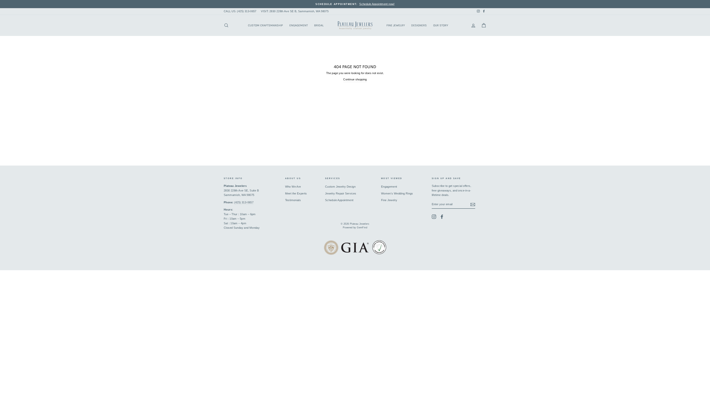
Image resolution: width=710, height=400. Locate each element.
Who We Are (293, 186)
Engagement (298, 25)
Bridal (319, 25)
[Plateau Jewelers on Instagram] (434, 216)
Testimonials (293, 200)
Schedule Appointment (339, 200)
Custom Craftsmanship (265, 25)
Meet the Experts (296, 193)
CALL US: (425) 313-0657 (240, 11)
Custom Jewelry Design (340, 186)
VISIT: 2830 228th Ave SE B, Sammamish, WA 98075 (295, 11)
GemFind (362, 227)
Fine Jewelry (395, 25)
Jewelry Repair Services (340, 193)
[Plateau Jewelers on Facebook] (442, 216)
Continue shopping (355, 79)
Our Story (440, 25)
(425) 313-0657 (243, 202)
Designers (419, 25)
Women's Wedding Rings (397, 193)
